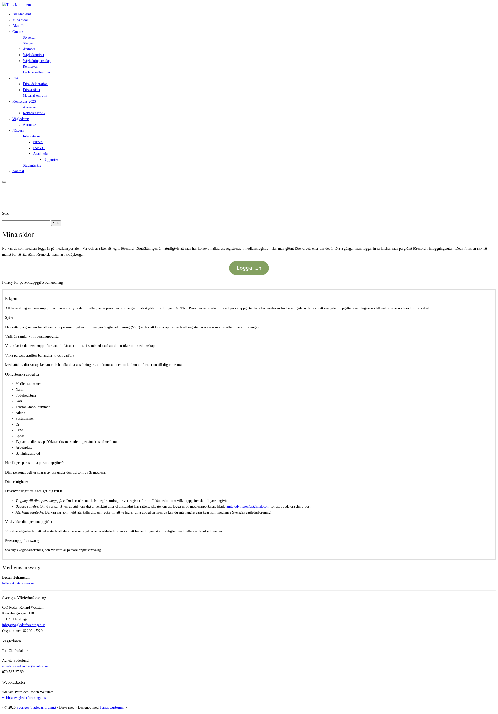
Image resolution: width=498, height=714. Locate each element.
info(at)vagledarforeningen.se (23, 625)
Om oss (17, 32)
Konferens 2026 (24, 101)
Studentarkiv (32, 165)
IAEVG (39, 148)
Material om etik (35, 96)
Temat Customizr (112, 707)
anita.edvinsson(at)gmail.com (247, 506)
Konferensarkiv (34, 113)
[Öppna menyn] (4, 182)
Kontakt (18, 171)
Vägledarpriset (33, 55)
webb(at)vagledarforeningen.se (24, 698)
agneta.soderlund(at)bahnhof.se (25, 666)
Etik (15, 78)
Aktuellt (18, 26)
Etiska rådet (31, 90)
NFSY (38, 142)
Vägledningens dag (37, 61)
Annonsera (30, 125)
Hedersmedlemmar (36, 72)
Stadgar (28, 43)
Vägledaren (20, 119)
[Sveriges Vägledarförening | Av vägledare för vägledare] (16, 5)
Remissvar (30, 66)
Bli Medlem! (21, 14)
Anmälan (29, 107)
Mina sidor (20, 20)
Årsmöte (29, 49)
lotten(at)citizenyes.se (18, 583)
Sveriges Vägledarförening (36, 707)
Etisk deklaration (35, 84)
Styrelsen (29, 37)
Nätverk (18, 131)
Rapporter (51, 160)
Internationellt (33, 136)
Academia (40, 154)
